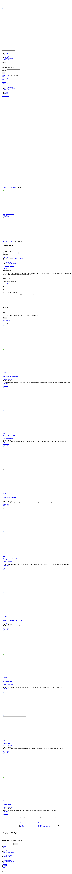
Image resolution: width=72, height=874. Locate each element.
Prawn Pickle (6, 743)
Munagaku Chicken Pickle (10, 559)
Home (4, 187)
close (2, 872)
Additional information (10, 263)
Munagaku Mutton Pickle (10, 376)
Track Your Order (5, 96)
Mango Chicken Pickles (9, 497)
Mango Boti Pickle (8, 681)
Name (4, 310)
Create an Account (9, 65)
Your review (6, 307)
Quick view (5, 386)
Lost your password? (6, 75)
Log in (3, 72)
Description (8, 262)
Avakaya (6, 53)
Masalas (6, 54)
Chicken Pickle (7, 804)
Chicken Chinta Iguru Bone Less (12, 620)
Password (4, 70)
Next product (6, 216)
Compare (5, 256)
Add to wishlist (6, 257)
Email (4, 312)
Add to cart (5, 254)
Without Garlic (7, 59)
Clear (16, 251)
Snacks (6, 57)
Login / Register (7, 869)
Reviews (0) (8, 264)
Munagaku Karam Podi (8, 241)
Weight (4, 251)
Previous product (6, 188)
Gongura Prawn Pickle (9, 436)
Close (4, 373)
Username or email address (8, 67)
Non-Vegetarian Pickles (9, 56)
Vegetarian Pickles (8, 58)
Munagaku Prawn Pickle (8, 214)
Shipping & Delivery (10, 266)
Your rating (6, 297)
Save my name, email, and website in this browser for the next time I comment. (21, 315)
